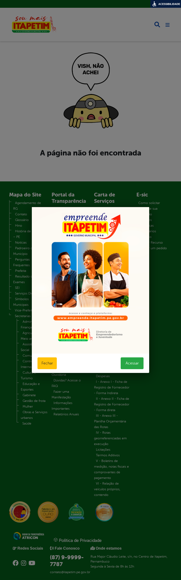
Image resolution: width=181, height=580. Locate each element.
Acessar (132, 363)
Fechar (47, 363)
